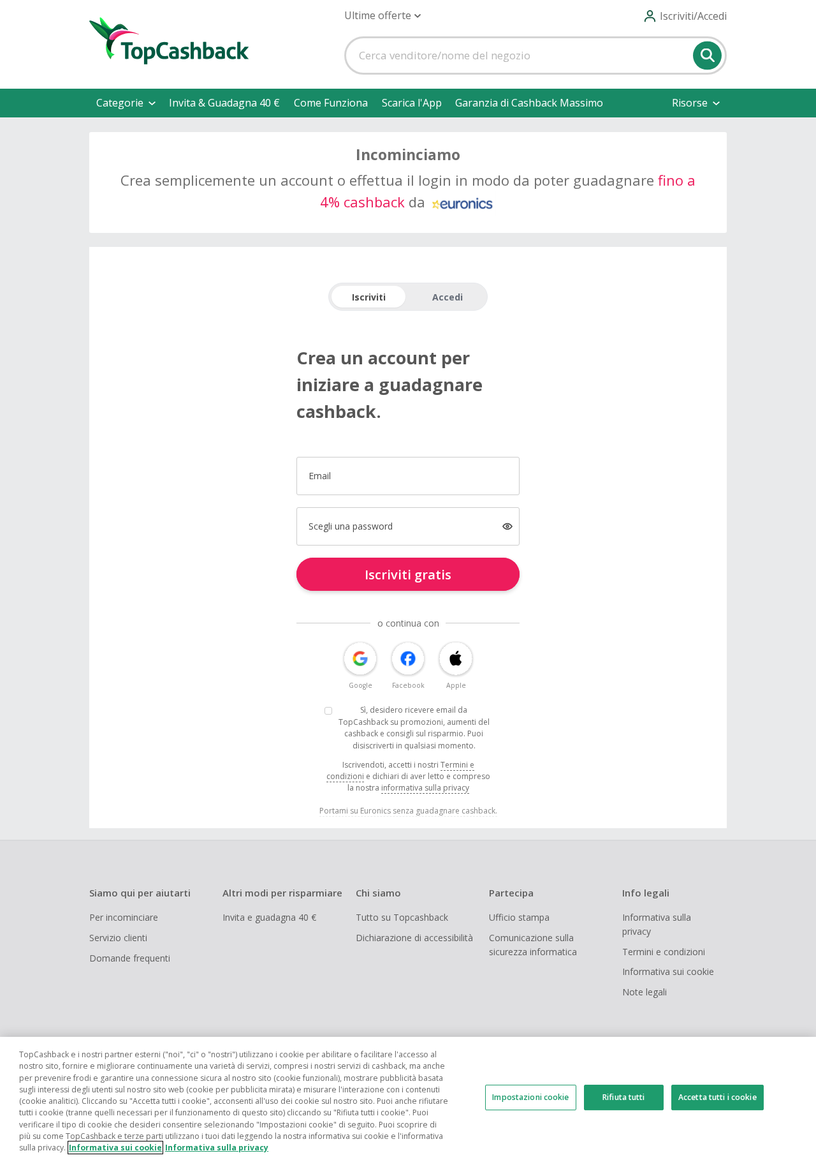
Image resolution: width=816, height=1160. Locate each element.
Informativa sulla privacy (656, 924)
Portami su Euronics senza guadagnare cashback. (408, 810)
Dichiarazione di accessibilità (414, 938)
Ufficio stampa (519, 917)
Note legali (644, 992)
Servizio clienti (118, 938)
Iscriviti (369, 297)
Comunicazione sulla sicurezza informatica (533, 945)
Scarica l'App (412, 103)
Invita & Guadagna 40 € (224, 103)
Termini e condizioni (663, 952)
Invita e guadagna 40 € (269, 917)
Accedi (447, 297)
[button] (382, 16)
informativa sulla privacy (425, 787)
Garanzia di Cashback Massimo (529, 103)
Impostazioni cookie (530, 1097)
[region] (408, 1098)
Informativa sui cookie (668, 971)
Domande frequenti (129, 958)
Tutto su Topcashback (402, 917)
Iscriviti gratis (408, 574)
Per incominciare (123, 917)
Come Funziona (331, 103)
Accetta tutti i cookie (717, 1097)
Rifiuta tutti (623, 1097)
